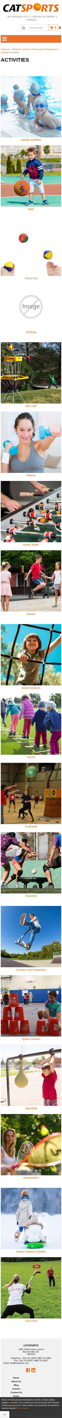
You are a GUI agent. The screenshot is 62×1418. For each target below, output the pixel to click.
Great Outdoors (31, 688)
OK (4, 1414)
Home (16, 1378)
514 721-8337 (26, 1360)
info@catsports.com (19, 1363)
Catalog (4, 52)
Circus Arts (31, 278)
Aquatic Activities (31, 139)
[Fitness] (31, 442)
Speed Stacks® (31, 1039)
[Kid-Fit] (31, 724)
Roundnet (31, 896)
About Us (16, 1381)
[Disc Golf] (31, 372)
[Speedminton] (31, 1144)
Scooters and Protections (31, 969)
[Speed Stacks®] (31, 1006)
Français (31, 20)
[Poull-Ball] (31, 793)
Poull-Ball (31, 826)
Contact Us (16, 1392)
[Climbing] (31, 306)
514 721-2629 (29, 1358)
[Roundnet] (31, 862)
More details (22, 1408)
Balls (31, 209)
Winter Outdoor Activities (31, 1251)
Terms (16, 1396)
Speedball (31, 1108)
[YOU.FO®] (31, 1287)
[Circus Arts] (31, 245)
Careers (16, 1389)
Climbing (31, 332)
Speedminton (31, 1177)
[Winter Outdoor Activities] (31, 1218)
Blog (16, 1385)
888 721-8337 (41, 1360)
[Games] (31, 580)
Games (31, 614)
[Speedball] (31, 1075)
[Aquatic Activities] (31, 106)
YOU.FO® (31, 1321)
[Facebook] (28, 1370)
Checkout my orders (43, 17)
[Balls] (31, 176)
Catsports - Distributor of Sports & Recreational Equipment (28, 49)
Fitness (31, 475)
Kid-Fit (31, 757)
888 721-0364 (44, 1358)
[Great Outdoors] (31, 654)
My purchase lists (18, 17)
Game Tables (31, 544)
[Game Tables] (31, 511)
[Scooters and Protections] (31, 936)
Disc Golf (31, 406)
